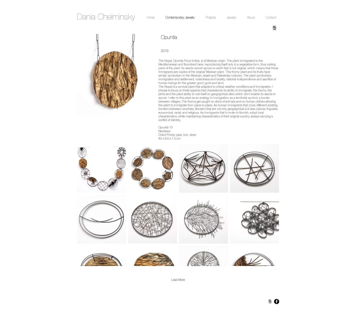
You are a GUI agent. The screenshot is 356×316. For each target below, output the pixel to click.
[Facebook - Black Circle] (276, 301)
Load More (178, 279)
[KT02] (270, 301)
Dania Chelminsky (106, 16)
